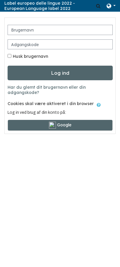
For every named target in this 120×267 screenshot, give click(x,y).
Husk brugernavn (30, 56)
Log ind (60, 73)
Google (63, 125)
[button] (98, 5)
